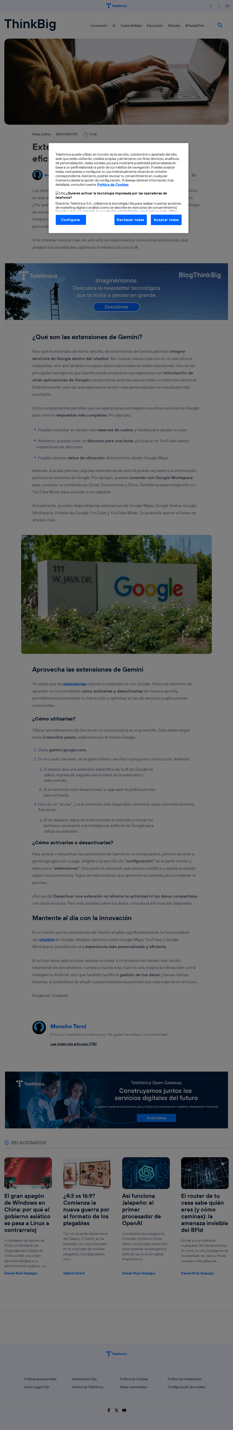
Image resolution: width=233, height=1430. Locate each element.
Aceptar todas (166, 220)
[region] (118, 188)
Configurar (70, 220)
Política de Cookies (113, 184)
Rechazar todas (130, 220)
